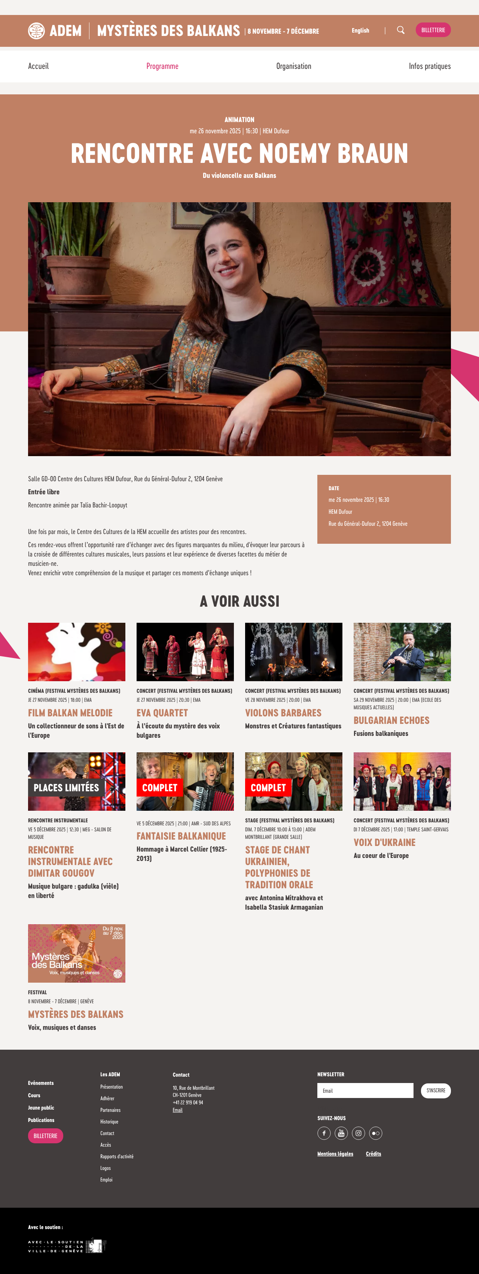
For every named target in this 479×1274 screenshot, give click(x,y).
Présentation (111, 1087)
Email (178, 1110)
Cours (34, 1096)
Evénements (41, 1083)
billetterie (433, 31)
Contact (107, 1133)
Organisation (293, 67)
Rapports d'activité (117, 1156)
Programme (163, 67)
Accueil (38, 67)
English (360, 31)
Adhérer (107, 1098)
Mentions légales (335, 1154)
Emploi (106, 1180)
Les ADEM (110, 1075)
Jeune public (41, 1108)
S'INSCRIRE (436, 1090)
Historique (109, 1122)
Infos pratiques (430, 67)
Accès (105, 1145)
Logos (105, 1168)
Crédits (373, 1154)
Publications (41, 1120)
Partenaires (110, 1110)
